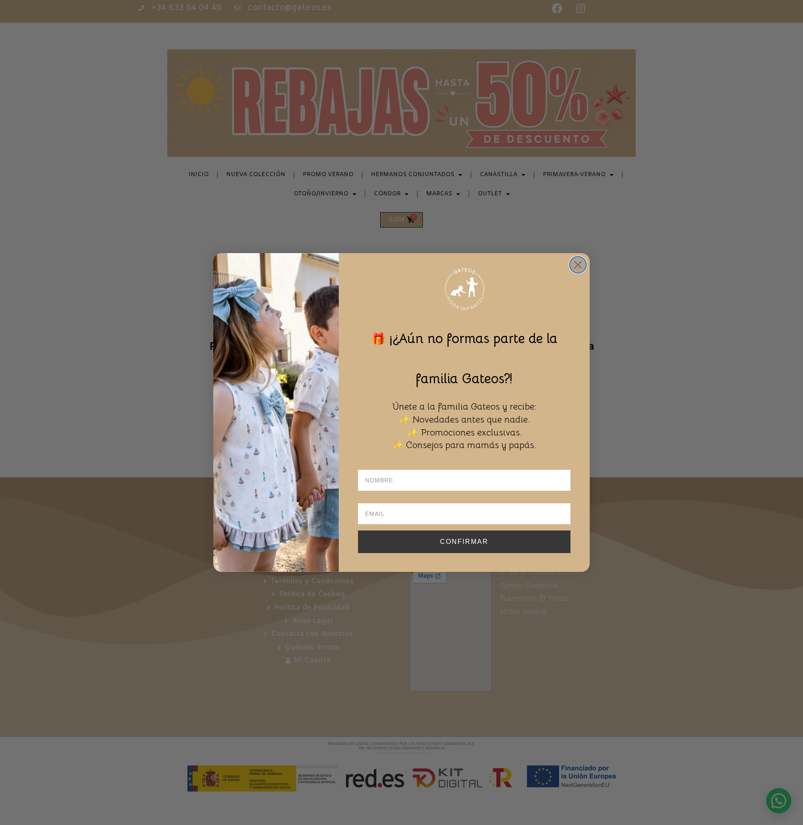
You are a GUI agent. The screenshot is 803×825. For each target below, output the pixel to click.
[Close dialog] (578, 264)
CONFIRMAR (464, 541)
